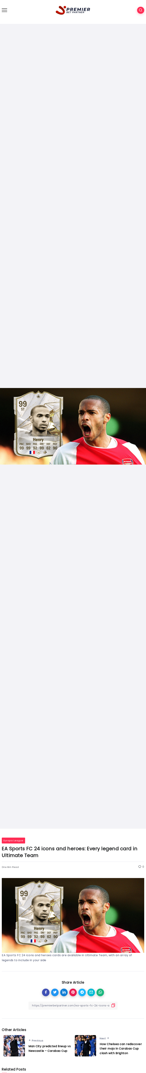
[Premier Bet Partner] (73, 10)
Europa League (13, 840)
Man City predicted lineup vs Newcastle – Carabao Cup (49, 1048)
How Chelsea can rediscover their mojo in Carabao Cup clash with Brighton (121, 1048)
